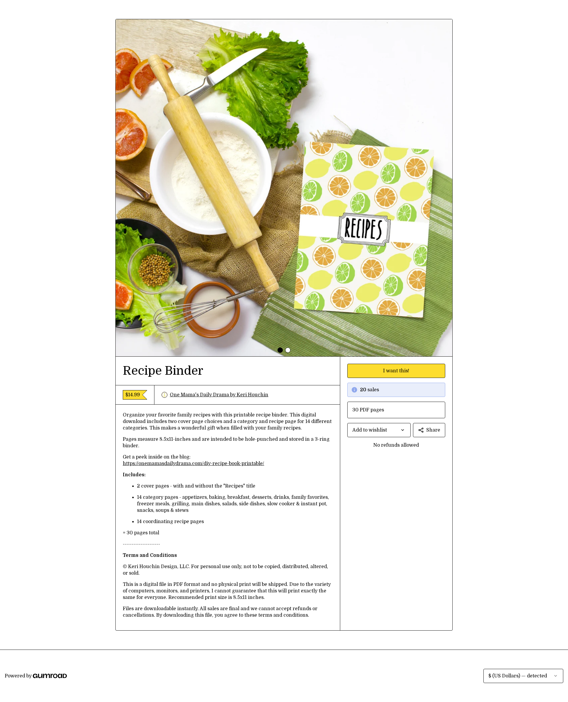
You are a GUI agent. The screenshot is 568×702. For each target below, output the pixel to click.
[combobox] (379, 430)
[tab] (280, 350)
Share (433, 430)
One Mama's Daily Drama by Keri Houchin (219, 395)
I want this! (396, 371)
